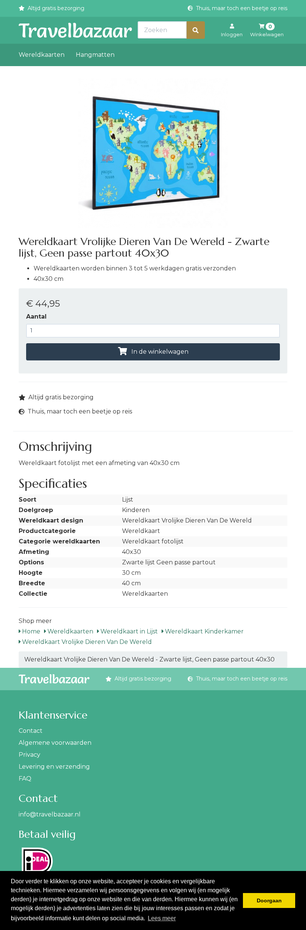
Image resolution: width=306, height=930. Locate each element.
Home (30, 631)
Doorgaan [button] (269, 900)
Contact (31, 730)
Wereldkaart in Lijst (128, 631)
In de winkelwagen (159, 351)
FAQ (25, 778)
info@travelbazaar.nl (50, 814)
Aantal (36, 316)
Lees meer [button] (162, 918)
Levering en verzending (54, 766)
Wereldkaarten (42, 54)
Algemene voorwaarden (55, 742)
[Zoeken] (195, 30)
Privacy (29, 754)
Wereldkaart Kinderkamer (203, 631)
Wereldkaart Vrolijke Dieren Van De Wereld (86, 641)
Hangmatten (95, 54)
